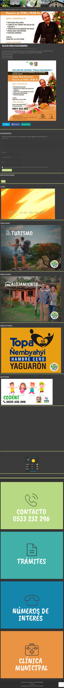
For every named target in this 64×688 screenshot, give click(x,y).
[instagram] (34, 684)
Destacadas (25, 48)
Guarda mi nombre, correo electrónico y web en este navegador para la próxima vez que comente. (25, 167)
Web (3, 162)
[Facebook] (29, 684)
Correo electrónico (6, 157)
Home (2, 9)
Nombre (4, 152)
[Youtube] (32, 684)
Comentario (5, 138)
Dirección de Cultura (32, 48)
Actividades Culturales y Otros (11, 9)
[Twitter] (31, 684)
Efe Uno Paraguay (39, 682)
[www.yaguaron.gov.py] (32, 3)
